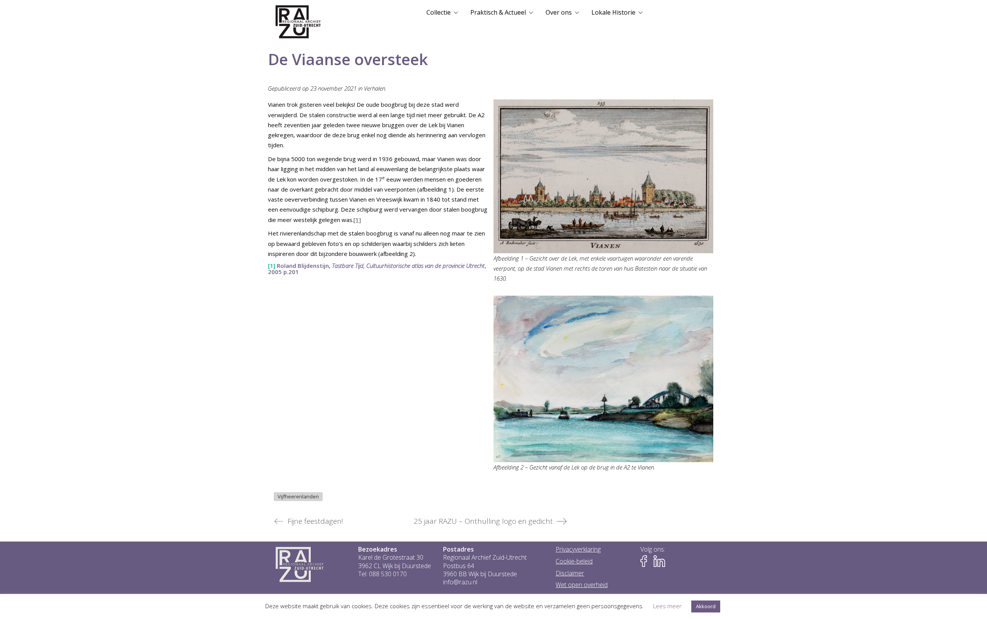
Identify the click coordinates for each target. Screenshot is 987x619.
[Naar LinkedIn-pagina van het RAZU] (659, 561)
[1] (357, 220)
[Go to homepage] (298, 22)
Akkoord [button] (706, 606)
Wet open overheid (582, 585)
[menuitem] (442, 12)
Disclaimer (570, 573)
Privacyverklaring (578, 549)
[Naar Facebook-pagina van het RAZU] (646, 561)
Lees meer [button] (667, 606)
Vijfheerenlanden (298, 496)
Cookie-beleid (574, 561)
